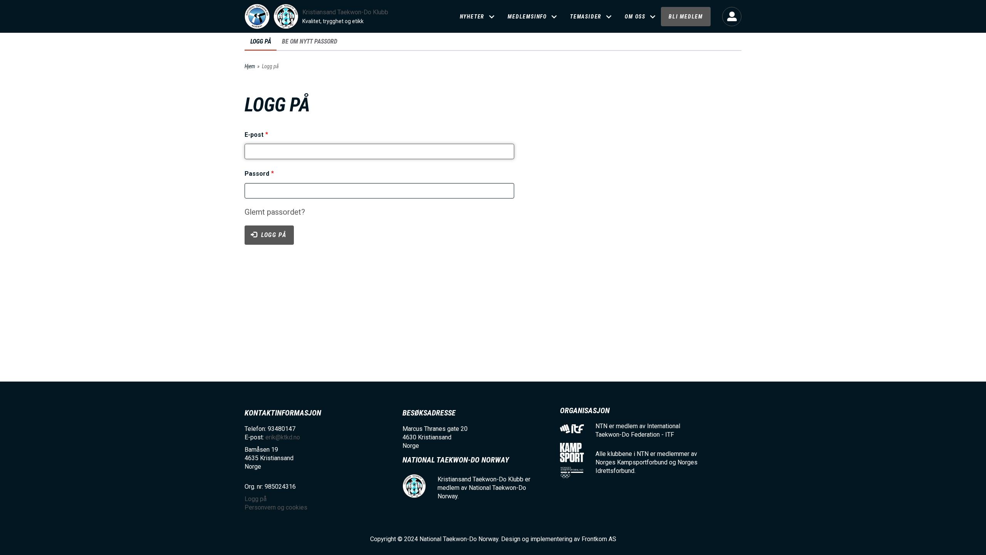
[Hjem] (257, 16)
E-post (254, 134)
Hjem (250, 66)
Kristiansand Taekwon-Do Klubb (345, 12)
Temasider (586, 16)
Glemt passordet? (275, 212)
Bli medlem (686, 16)
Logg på (731, 16)
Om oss (635, 16)
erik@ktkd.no (282, 437)
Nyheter (472, 16)
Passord (257, 174)
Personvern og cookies (276, 507)
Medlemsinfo (527, 16)
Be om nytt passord (309, 41)
